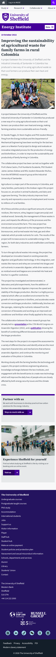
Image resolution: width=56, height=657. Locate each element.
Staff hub (5, 537)
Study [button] (3, 8)
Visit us (8, 472)
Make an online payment (12, 545)
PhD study (5, 507)
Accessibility (27, 643)
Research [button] (18, 8)
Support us (6, 524)
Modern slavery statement (14, 647)
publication (36, 328)
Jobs (3, 520)
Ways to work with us (14, 412)
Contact (4, 574)
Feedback (7, 643)
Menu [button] (48, 27)
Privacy (17, 643)
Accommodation (8, 511)
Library (4, 566)
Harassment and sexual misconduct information (22, 553)
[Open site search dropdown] (53, 2)
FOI (36, 643)
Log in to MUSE (15, 2)
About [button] (50, 8)
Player (4, 532)
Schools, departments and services (16, 557)
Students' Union (8, 570)
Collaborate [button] (35, 8)
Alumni (4, 562)
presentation (21, 324)
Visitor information (9, 528)
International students (11, 516)
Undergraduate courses (11, 499)
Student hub (6, 541)
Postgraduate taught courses (14, 503)
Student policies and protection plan (17, 549)
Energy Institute (16, 26)
